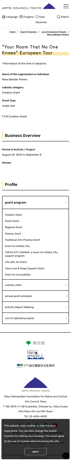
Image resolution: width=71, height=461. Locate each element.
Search (65, 16)
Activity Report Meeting (19, 307)
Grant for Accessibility (18, 274)
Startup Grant (13, 233)
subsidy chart (13, 285)
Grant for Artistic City (17, 246)
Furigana (28, 16)
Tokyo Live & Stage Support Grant (24, 268)
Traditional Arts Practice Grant (22, 239)
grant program (15, 202)
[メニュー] (66, 6)
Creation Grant (13, 214)
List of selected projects (19, 318)
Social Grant (12, 221)
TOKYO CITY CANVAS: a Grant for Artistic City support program (31, 254)
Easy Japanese (41, 19)
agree (35, 451)
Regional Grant (13, 227)
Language (12, 16)
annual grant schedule (18, 296)
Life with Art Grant (16, 262)
